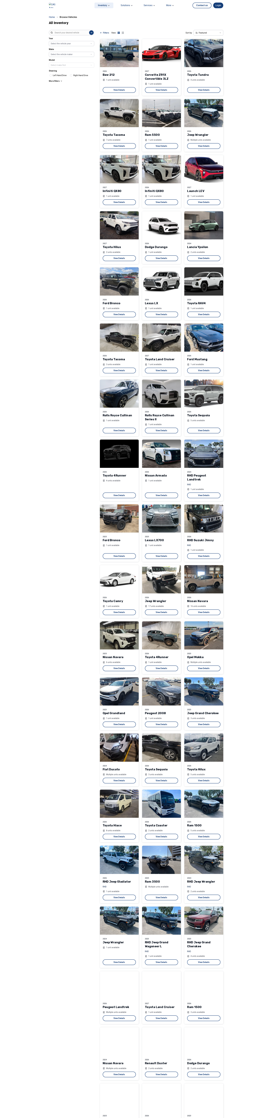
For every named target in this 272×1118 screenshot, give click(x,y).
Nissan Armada (156, 475)
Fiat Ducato (111, 769)
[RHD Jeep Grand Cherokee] (203, 921)
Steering (53, 71)
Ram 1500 (194, 825)
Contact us (202, 5)
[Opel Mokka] (203, 635)
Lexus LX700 (154, 540)
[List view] (122, 32)
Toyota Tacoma (114, 135)
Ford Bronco (111, 303)
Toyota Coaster (156, 825)
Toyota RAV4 (196, 303)
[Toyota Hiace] (119, 804)
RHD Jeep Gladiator (117, 881)
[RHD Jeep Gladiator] (119, 860)
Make (51, 49)
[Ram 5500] (161, 113)
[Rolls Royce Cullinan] (119, 394)
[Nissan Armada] (161, 454)
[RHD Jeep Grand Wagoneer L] (161, 921)
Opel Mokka (195, 657)
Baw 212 (109, 74)
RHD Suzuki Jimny (200, 540)
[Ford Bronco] (119, 281)
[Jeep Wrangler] (203, 113)
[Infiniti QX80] (119, 169)
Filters (106, 33)
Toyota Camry (113, 601)
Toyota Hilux (112, 247)
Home (52, 17)
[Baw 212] (119, 53)
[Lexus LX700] (161, 518)
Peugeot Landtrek (116, 1007)
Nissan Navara (197, 601)
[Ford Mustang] (203, 338)
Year (51, 38)
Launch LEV (195, 191)
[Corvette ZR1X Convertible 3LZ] (161, 53)
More (168, 5)
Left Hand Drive (60, 75)
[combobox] (71, 32)
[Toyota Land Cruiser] (161, 338)
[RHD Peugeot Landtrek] (203, 454)
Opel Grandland (114, 713)
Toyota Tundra (198, 74)
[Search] (91, 32)
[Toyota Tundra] (203, 53)
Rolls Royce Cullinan (117, 415)
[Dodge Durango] (161, 225)
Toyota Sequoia (198, 415)
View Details (119, 90)
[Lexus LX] (161, 281)
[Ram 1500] (203, 804)
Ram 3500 (152, 881)
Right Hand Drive (80, 75)
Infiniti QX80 (112, 191)
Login (218, 5)
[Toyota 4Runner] (119, 454)
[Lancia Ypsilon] (203, 225)
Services (148, 5)
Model (52, 60)
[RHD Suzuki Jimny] (203, 518)
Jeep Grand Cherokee (203, 713)
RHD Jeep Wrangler (201, 881)
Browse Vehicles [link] (68, 17)
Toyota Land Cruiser (160, 359)
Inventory (102, 5)
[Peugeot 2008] (161, 691)
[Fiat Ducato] (119, 747)
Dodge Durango (156, 247)
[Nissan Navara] (203, 579)
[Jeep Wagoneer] (203, 1098)
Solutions (125, 5)
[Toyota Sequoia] (203, 394)
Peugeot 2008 (155, 713)
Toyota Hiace (112, 825)
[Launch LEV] (203, 169)
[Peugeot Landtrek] (119, 985)
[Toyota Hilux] (119, 225)
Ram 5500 (152, 135)
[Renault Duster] (161, 1041)
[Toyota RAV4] (203, 281)
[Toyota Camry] (119, 579)
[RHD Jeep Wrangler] (203, 860)
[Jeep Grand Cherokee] (203, 691)
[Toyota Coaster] (161, 804)
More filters (54, 81)
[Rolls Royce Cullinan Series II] (161, 394)
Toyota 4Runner (114, 475)
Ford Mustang (197, 359)
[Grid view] (118, 32)
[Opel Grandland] (119, 691)
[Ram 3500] (161, 860)
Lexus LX (151, 303)
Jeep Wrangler (197, 135)
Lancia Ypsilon (197, 247)
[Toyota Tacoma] (119, 113)
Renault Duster (156, 1063)
